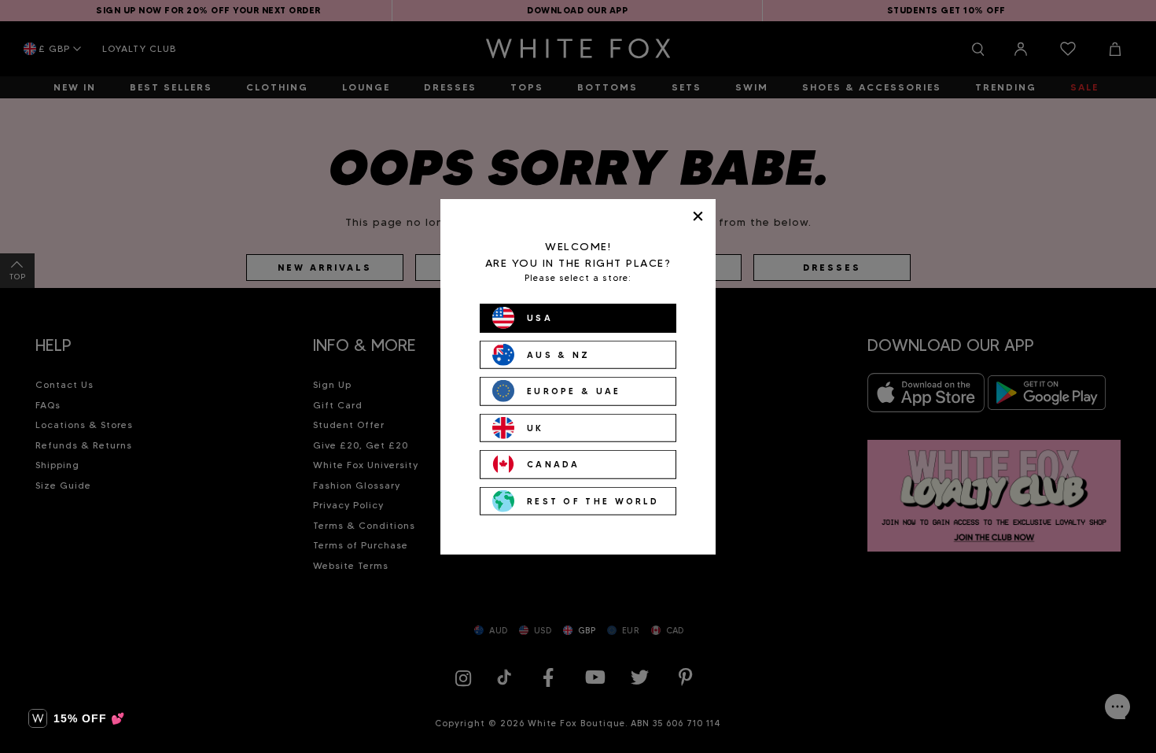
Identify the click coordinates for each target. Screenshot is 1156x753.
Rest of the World (593, 500)
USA (540, 317)
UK (535, 427)
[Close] (698, 216)
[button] (77, 718)
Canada (553, 464)
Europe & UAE (574, 391)
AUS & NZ (558, 354)
